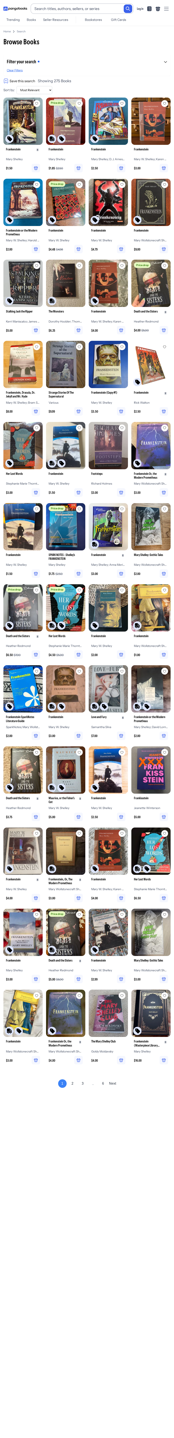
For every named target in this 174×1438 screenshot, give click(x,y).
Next (112, 1083)
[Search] (128, 8)
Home (7, 31)
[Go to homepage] (15, 9)
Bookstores (93, 20)
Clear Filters (15, 70)
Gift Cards (118, 20)
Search (21, 31)
